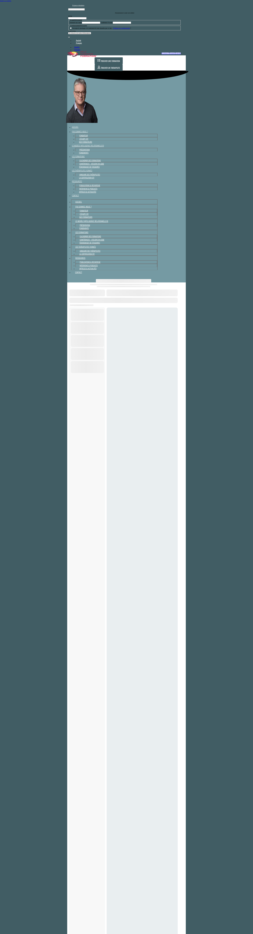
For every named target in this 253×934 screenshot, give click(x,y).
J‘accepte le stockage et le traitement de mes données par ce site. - (101, 28)
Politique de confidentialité (121, 28)
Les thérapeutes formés (82, 170)
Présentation (84, 149)
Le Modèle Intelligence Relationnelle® (88, 145)
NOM (70, 16)
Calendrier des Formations (90, 160)
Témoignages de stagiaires (89, 166)
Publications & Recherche (89, 185)
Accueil (75, 127)
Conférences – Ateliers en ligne (91, 163)
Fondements (83, 152)
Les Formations (78, 156)
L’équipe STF (83, 138)
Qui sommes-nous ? (80, 131)
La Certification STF (86, 177)
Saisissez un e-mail (76, 22)
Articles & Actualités (87, 191)
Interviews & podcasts (88, 188)
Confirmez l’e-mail (106, 22)
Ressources (77, 181)
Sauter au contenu (5, 1)
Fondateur (83, 135)
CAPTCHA (72, 31)
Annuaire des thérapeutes (89, 174)
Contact (75, 195)
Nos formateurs (85, 141)
